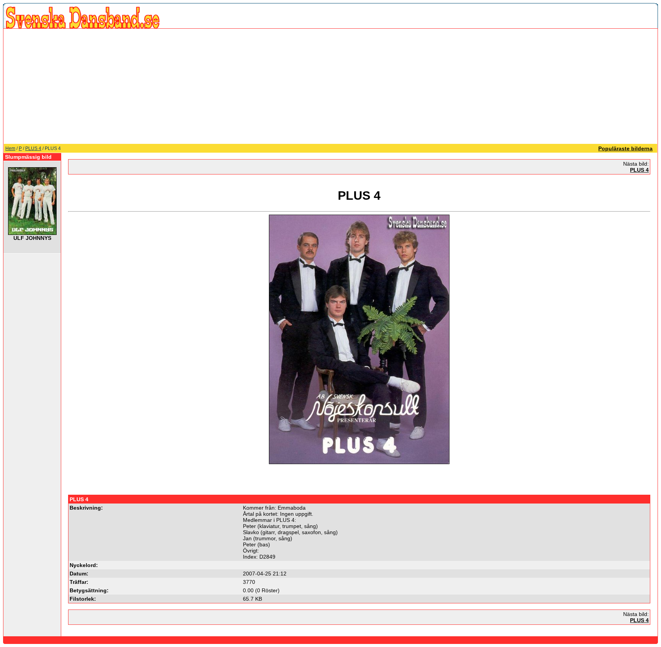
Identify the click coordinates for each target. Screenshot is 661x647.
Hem (10, 148)
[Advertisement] (330, 86)
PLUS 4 (33, 148)
